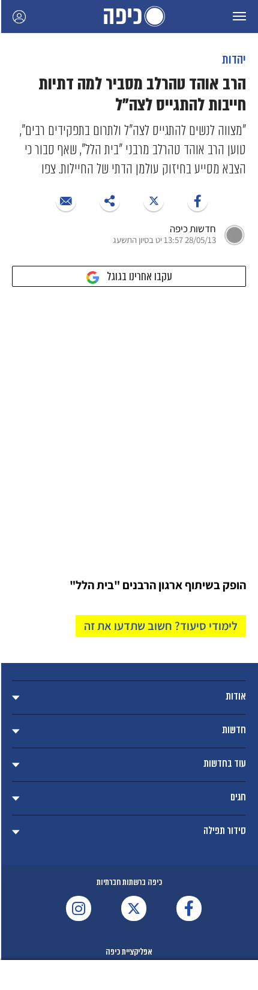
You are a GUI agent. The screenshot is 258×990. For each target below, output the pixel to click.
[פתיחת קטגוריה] (129, 697)
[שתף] (197, 201)
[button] (239, 16)
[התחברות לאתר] (19, 16)
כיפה (129, 16)
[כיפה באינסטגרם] (78, 908)
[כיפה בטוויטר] (133, 908)
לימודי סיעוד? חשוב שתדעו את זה (161, 626)
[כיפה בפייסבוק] (189, 908)
